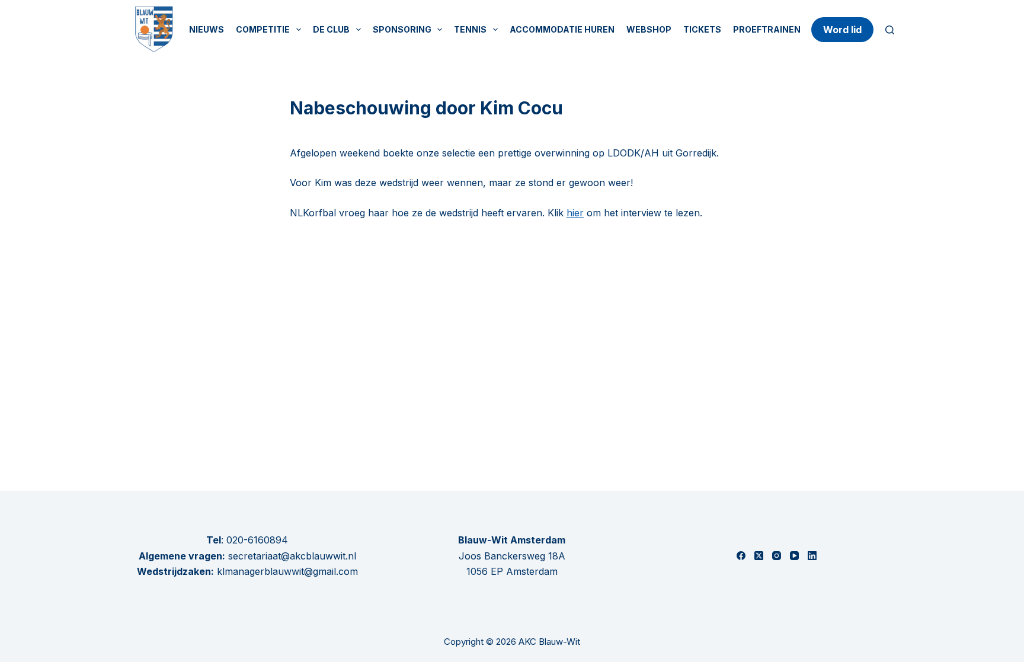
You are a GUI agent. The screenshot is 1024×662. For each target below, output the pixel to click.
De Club (331, 29)
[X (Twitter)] (758, 555)
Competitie (263, 29)
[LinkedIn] (812, 555)
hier (575, 213)
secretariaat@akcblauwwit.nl (290, 556)
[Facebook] (741, 555)
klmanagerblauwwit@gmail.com (287, 571)
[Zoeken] (889, 29)
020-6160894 (257, 540)
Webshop (648, 29)
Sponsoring (402, 29)
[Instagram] (776, 555)
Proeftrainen (767, 29)
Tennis (470, 29)
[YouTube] (794, 555)
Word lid (842, 30)
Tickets (702, 29)
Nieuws (206, 29)
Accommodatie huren (562, 29)
